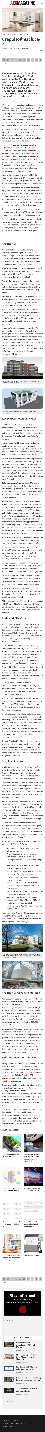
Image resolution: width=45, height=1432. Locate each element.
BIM (4, 34)
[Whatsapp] (32, 60)
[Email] (24, 60)
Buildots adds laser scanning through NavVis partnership (28, 1379)
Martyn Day (26, 49)
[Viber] (28, 60)
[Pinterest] (16, 60)
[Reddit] (20, 60)
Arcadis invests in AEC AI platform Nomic (27, 1390)
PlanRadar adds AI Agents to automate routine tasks (28, 1368)
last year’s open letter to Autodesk (24, 205)
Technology (23, 34)
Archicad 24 (19, 297)
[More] (40, 60)
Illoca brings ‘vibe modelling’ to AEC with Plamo (25, 1345)
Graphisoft (31, 151)
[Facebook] (4, 60)
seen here (5, 1105)
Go (22, 1309)
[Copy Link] (36, 60)
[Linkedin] (12, 60)
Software (12, 34)
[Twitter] (8, 60)
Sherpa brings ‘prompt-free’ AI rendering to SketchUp (26, 1357)
